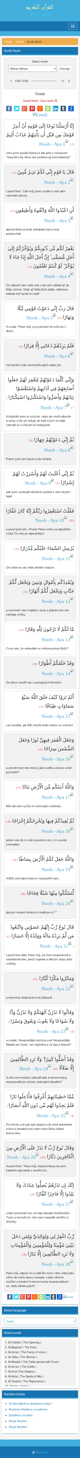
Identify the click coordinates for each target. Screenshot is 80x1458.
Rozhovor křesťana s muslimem (28, 1409)
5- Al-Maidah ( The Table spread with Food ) (32, 1362)
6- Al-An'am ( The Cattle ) (20, 1366)
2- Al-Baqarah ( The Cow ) (21, 1347)
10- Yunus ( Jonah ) (17, 1386)
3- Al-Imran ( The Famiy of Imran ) (26, 1352)
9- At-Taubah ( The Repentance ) (25, 1381)
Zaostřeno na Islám (21, 1415)
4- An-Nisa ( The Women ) (21, 1357)
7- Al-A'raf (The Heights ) (20, 1371)
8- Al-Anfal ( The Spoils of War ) (24, 1376)
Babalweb (42, 1452)
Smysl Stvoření (18, 1421)
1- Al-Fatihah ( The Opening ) (23, 1342)
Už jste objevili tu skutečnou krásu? (30, 1403)
